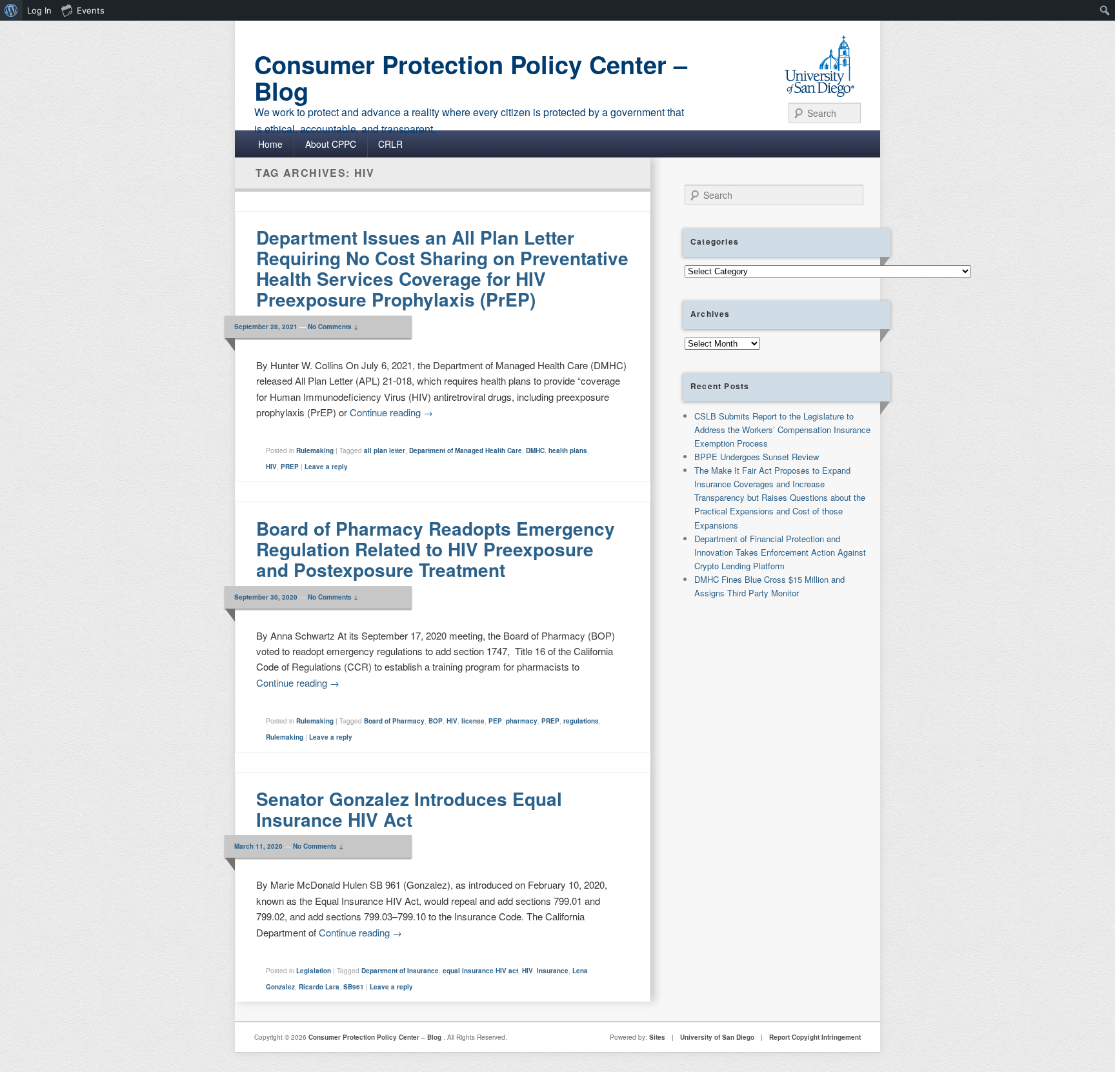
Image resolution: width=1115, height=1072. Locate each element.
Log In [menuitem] (39, 10)
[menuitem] (11, 10)
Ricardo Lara (319, 986)
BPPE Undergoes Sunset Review (756, 456)
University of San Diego (717, 1037)
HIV (271, 466)
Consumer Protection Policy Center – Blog (470, 77)
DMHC (535, 450)
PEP (495, 720)
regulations (581, 720)
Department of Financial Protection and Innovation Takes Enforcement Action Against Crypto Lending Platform (780, 552)
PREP (290, 466)
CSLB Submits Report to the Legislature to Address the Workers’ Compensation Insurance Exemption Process (782, 429)
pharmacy (521, 720)
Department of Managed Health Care (465, 450)
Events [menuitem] (91, 10)
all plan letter (384, 450)
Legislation (313, 970)
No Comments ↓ (333, 326)
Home (270, 143)
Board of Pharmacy (394, 720)
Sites (657, 1037)
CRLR (390, 143)
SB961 (353, 986)
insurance (552, 970)
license (473, 720)
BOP (435, 720)
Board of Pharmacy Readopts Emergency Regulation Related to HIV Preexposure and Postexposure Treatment (435, 549)
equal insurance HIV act (480, 970)
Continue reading (391, 412)
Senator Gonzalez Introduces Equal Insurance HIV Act (409, 809)
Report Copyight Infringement (815, 1037)
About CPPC (330, 143)
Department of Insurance (400, 970)
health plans (567, 450)
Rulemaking (315, 450)
